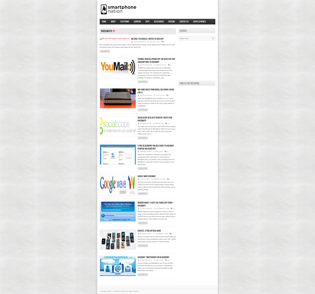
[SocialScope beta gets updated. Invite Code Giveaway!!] (118, 137)
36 (168, 151)
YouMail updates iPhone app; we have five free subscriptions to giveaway (156, 61)
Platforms (124, 21)
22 (168, 123)
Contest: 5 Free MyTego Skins (149, 230)
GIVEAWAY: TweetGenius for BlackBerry (153, 257)
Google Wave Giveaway (147, 176)
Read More (105, 51)
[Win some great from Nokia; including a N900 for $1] (118, 109)
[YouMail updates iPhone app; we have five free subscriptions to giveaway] (118, 79)
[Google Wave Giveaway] (118, 196)
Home (104, 21)
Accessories (159, 21)
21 (168, 260)
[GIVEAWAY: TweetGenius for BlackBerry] (118, 277)
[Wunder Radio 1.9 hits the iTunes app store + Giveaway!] (118, 222)
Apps (147, 21)
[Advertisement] (186, 8)
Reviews (171, 21)
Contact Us (184, 21)
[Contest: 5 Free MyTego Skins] (118, 250)
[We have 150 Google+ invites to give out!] (115, 39)
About (113, 21)
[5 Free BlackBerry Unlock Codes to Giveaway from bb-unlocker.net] (118, 165)
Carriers (137, 21)
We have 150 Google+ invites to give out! (147, 38)
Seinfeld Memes (199, 21)
